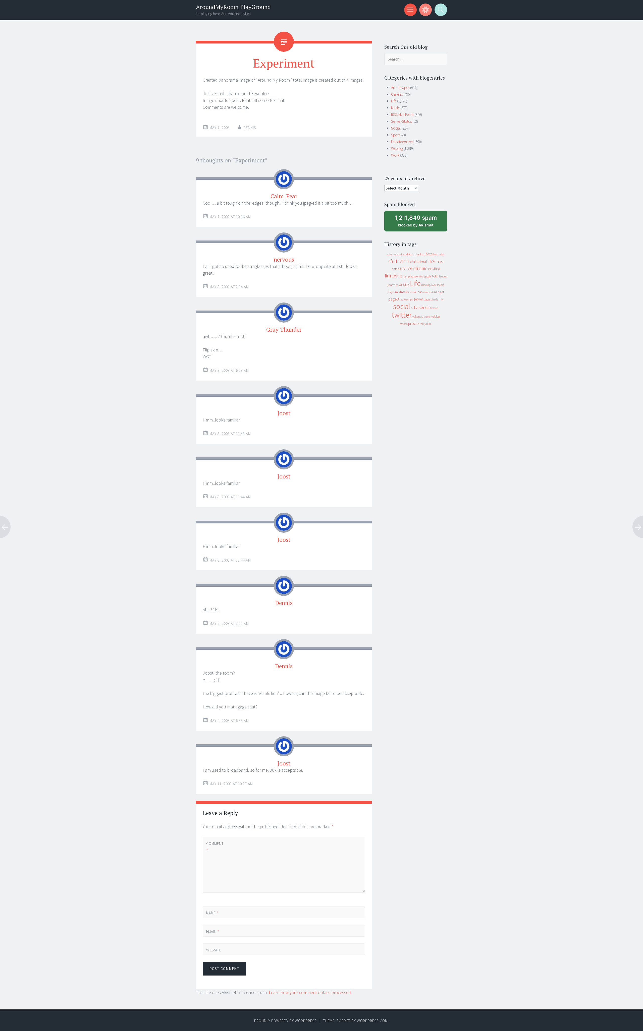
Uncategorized (402, 141)
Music (395, 107)
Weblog (397, 148)
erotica (434, 268)
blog (435, 254)
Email (212, 931)
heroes (443, 276)
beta (429, 254)
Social (396, 128)
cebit (442, 254)
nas (419, 292)
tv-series (422, 307)
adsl (399, 254)
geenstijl (418, 276)
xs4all (420, 324)
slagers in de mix (433, 299)
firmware (393, 276)
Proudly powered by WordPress (285, 1020)
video (427, 316)
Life (393, 101)
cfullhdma (398, 261)
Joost (283, 413)
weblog (435, 316)
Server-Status (401, 121)
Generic (397, 94)
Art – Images (400, 87)
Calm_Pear (284, 196)
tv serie (434, 308)
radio (403, 299)
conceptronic (413, 268)
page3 (393, 298)
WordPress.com (372, 1020)
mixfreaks (402, 292)
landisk (403, 284)
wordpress (408, 323)
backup (420, 254)
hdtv (435, 276)
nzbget (439, 292)
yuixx (428, 323)
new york (428, 292)
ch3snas (435, 261)
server (418, 299)
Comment (214, 847)
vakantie (417, 316)
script (409, 299)
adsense (391, 254)
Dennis (249, 127)
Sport (395, 135)
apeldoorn (409, 254)
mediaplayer (428, 285)
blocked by (420, 222)
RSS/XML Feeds (402, 114)
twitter (402, 315)
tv (412, 308)
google (427, 276)
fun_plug (408, 276)
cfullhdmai (418, 261)
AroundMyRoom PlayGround (233, 7)
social (401, 306)
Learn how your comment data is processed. (310, 992)
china (395, 269)
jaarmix (393, 285)
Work (395, 155)
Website (213, 950)
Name (212, 913)
